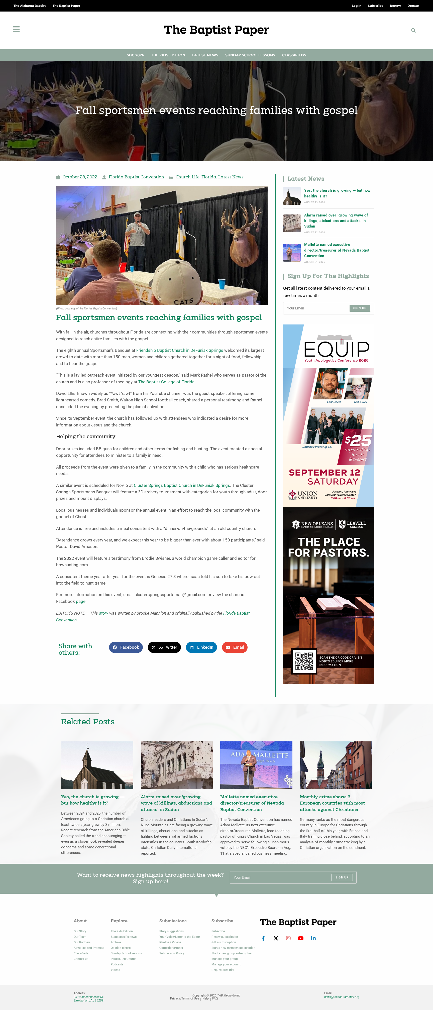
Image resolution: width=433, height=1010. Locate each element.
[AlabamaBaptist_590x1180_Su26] (328, 415)
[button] (413, 30)
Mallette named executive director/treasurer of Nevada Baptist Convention (336, 250)
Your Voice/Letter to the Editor (179, 937)
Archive (116, 942)
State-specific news (124, 937)
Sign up (360, 308)
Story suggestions (171, 931)
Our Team (80, 937)
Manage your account (226, 964)
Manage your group (224, 959)
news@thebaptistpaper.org (341, 997)
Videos (115, 970)
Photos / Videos (170, 942)
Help (205, 998)
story (103, 613)
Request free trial (222, 970)
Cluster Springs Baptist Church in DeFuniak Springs (182, 485)
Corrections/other (171, 948)
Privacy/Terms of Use (184, 998)
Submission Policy (171, 953)
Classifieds (294, 55)
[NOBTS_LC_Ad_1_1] (328, 595)
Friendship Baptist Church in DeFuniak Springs (179, 350)
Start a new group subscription (232, 953)
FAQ (215, 998)
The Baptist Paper (66, 6)
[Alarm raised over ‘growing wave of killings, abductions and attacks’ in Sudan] (292, 223)
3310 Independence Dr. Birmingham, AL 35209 (89, 998)
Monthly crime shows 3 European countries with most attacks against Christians (332, 803)
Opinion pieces (121, 948)
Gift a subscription (223, 942)
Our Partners (82, 942)
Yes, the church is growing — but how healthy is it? (337, 193)
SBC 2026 (135, 55)
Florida (208, 177)
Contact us (81, 959)
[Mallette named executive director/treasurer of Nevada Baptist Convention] (292, 253)
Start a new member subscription (233, 948)
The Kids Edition (168, 55)
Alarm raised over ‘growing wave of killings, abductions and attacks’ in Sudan (336, 221)
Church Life (187, 177)
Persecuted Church (123, 959)
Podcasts (117, 964)
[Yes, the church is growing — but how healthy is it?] (292, 196)
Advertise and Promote (89, 948)
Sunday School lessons (126, 953)
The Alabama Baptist (30, 6)
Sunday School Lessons (250, 55)
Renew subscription (224, 937)
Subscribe (218, 931)
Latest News (205, 55)
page (80, 601)
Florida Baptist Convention (136, 177)
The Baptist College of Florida (166, 382)
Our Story (80, 931)
